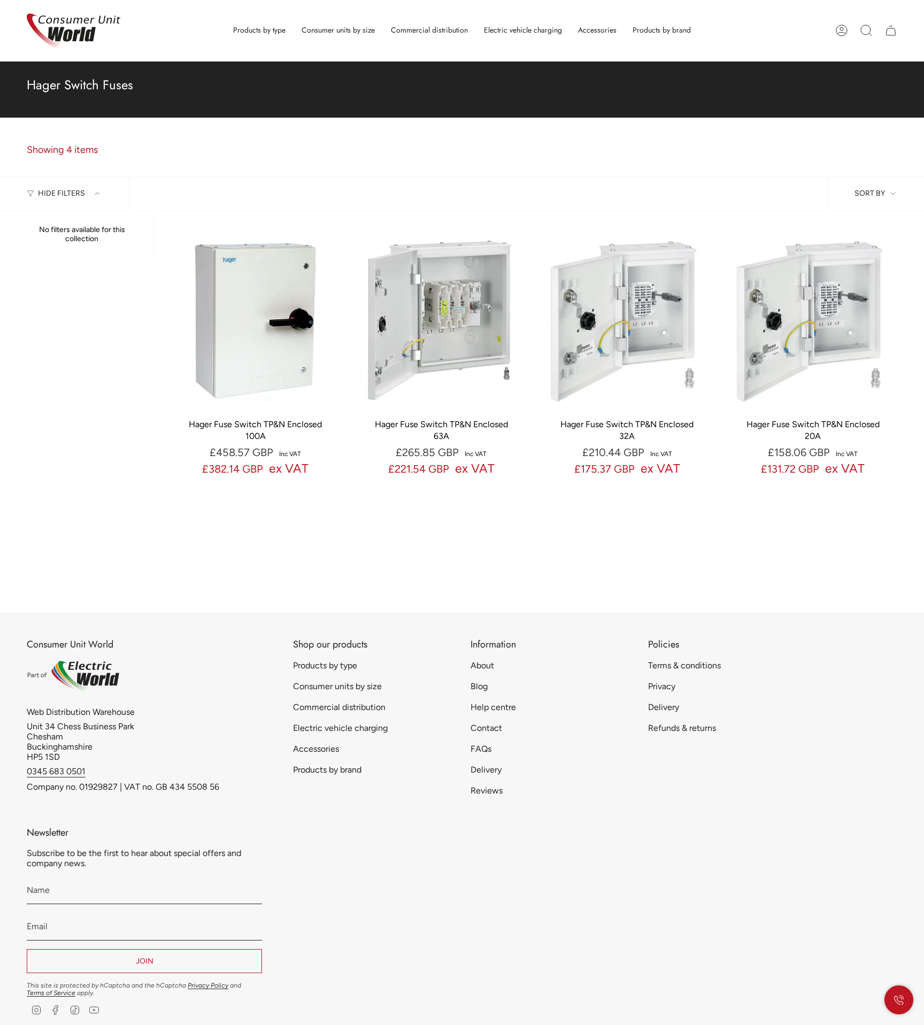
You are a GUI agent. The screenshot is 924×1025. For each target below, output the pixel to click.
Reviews (487, 790)
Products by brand (327, 770)
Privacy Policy (208, 985)
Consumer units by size (337, 686)
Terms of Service (51, 993)
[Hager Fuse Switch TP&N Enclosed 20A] (813, 320)
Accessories (316, 749)
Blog (479, 686)
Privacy (661, 686)
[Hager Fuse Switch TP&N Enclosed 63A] (441, 320)
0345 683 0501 (56, 771)
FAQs (481, 749)
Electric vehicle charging (340, 728)
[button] (259, 30)
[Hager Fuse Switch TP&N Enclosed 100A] (255, 320)
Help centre (493, 707)
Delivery (486, 770)
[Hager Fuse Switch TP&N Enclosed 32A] (627, 320)
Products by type (325, 665)
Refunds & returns (682, 728)
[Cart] (891, 30)
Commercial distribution (339, 707)
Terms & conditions (684, 665)
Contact (486, 728)
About (482, 665)
